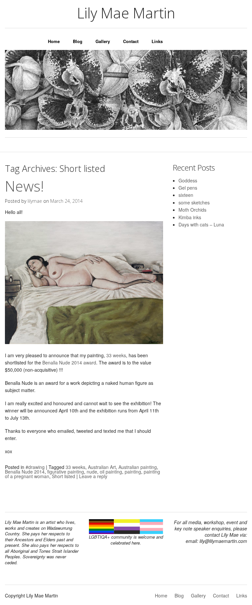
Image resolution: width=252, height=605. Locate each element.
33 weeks (116, 355)
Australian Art (102, 467)
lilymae (35, 201)
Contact (130, 41)
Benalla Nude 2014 (25, 471)
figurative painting (65, 471)
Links (157, 41)
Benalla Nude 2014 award (69, 362)
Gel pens (187, 187)
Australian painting (137, 467)
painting (133, 471)
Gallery (102, 41)
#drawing (35, 467)
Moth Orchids (192, 209)
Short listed (63, 476)
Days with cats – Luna (201, 224)
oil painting (111, 471)
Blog (77, 41)
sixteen (185, 195)
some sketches (194, 202)
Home (54, 41)
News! (24, 186)
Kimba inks (189, 217)
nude (92, 471)
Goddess (187, 180)
